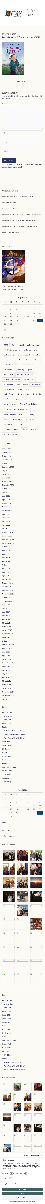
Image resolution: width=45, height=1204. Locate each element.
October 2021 (7, 489)
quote (6, 404)
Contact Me (6, 742)
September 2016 (8, 645)
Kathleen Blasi (29, 379)
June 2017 (6, 612)
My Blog (7, 782)
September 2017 (8, 601)
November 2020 (8, 507)
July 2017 (5, 608)
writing (6, 434)
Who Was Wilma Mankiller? (14, 738)
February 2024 (7, 456)
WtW (15, 434)
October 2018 (7, 565)
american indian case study (29, 345)
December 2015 (8, 663)
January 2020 (7, 536)
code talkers (18, 360)
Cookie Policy (7, 745)
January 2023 (7, 474)
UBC (20, 424)
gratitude (31, 370)
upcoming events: (28, 196)
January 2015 (7, 688)
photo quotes (21, 399)
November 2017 (8, 594)
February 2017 (7, 627)
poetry (32, 399)
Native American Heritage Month (16, 389)
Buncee (7, 360)
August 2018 (7, 568)
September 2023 (8, 467)
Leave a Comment (8, 37)
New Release (8, 399)
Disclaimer (6, 749)
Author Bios (8, 716)
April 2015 (6, 677)
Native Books (9, 394)
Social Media (6, 774)
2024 (13, 345)
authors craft (9, 355)
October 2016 (7, 641)
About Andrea (7, 712)
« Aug (4, 330)
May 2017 (6, 616)
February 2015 (7, 685)
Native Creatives (23, 394)
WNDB (33, 430)
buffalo (37, 355)
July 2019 (5, 554)
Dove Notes (8, 370)
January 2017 (7, 630)
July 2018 (5, 572)
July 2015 (5, 674)
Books (4, 727)
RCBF (14, 404)
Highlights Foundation (25, 374)
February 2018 (7, 583)
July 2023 (5, 471)
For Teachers (6, 760)
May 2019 (6, 558)
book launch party (24, 355)
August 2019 (7, 550)
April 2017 (6, 619)
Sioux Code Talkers (28, 404)
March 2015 (6, 681)
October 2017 (7, 597)
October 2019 (7, 547)
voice (25, 430)
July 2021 (5, 492)
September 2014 (8, 695)
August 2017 (7, 605)
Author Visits (6, 723)
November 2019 (8, 543)
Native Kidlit (37, 394)
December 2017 (8, 590)
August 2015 (7, 670)
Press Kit (7, 720)
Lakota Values (22, 384)
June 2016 (6, 652)
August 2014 (7, 699)
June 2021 (6, 496)
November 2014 (8, 692)
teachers (33, 419)
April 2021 (6, 500)
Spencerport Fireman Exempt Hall (15, 419)
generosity (20, 370)
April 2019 (6, 561)
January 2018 (7, 587)
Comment (6, 104)
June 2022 (6, 478)
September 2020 (8, 510)
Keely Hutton (8, 384)
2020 (6, 345)
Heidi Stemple (8, 374)
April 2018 (6, 576)
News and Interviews (9, 767)
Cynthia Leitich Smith (11, 365)
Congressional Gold (32, 360)
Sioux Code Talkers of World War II (16, 410)
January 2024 (7, 460)
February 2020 (7, 532)
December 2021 (8, 485)
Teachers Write (9, 424)
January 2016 (7, 659)
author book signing (30, 350)
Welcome (5, 778)
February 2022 (7, 481)
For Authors (6, 756)
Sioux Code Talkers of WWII (14, 414)
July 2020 (5, 514)
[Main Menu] (40, 13)
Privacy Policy (7, 771)
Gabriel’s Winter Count (12, 731)
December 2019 (8, 539)
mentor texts (36, 384)
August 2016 (7, 648)
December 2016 (8, 634)
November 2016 (8, 637)
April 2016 (6, 655)
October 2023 (7, 463)
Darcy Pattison (27, 365)
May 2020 (6, 521)
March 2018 (6, 579)
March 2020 (6, 529)
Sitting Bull (33, 414)
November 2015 (8, 666)
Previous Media (22, 81)
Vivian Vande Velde (11, 430)
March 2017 (6, 623)
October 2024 (7, 452)
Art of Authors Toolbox (12, 350)
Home (4, 763)
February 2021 (7, 503)
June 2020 (6, 518)
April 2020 (6, 525)
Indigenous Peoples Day (12, 379)
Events (4, 752)
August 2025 (7, 449)
